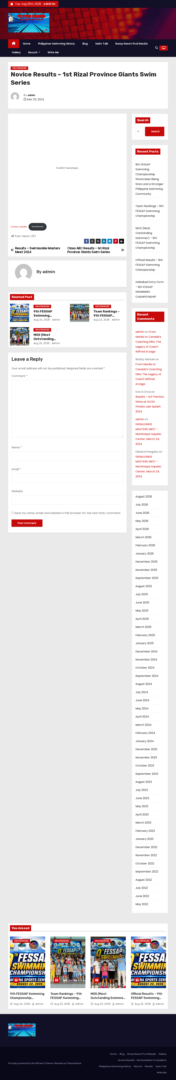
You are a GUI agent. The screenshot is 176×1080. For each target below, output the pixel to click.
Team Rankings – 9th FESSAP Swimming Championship (149, 211)
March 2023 (143, 823)
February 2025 (145, 635)
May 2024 (141, 708)
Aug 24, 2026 (42, 319)
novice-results (19, 226)
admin (31, 95)
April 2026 (142, 529)
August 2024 (143, 684)
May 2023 (141, 806)
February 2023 (145, 831)
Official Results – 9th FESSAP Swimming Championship (149, 265)
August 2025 (143, 586)
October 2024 (145, 668)
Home (27, 43)
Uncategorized (19, 68)
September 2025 (146, 578)
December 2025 (146, 562)
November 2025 (146, 570)
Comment (20, 376)
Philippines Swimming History (56, 43)
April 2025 (142, 619)
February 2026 (145, 545)
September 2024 (146, 676)
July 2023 (141, 790)
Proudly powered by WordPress (26, 1063)
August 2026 (143, 497)
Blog (85, 43)
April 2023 (142, 814)
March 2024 (143, 725)
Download (37, 226)
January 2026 (144, 554)
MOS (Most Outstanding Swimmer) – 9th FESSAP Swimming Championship (147, 238)
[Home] (13, 43)
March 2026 (143, 537)
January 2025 (144, 643)
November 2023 (146, 757)
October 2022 (144, 863)
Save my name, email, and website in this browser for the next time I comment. (67, 513)
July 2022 (141, 888)
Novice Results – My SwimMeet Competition (142, 1060)
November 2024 (146, 660)
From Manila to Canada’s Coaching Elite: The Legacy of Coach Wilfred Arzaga (148, 342)
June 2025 (142, 603)
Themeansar (74, 1063)
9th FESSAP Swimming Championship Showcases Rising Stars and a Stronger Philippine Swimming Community (149, 179)
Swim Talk (101, 43)
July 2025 (141, 594)
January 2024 (144, 741)
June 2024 (142, 700)
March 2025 (143, 627)
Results (149, 1066)
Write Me (53, 52)
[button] (156, 48)
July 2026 (141, 505)
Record (33, 52)
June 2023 (142, 798)
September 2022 (146, 872)
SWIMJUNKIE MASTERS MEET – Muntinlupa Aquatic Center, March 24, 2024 (148, 434)
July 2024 (141, 692)
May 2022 (141, 904)
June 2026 (142, 513)
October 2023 (144, 766)
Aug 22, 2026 (102, 319)
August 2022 (143, 880)
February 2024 (145, 733)
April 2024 (142, 717)
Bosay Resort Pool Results (132, 43)
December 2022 (146, 847)
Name (17, 447)
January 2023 (144, 839)
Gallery (16, 52)
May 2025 (141, 611)
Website (17, 491)
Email (16, 469)
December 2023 (146, 749)
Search (142, 120)
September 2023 (146, 774)
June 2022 (142, 896)
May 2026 (141, 521)
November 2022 (146, 855)
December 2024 (146, 651)
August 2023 (143, 782)
